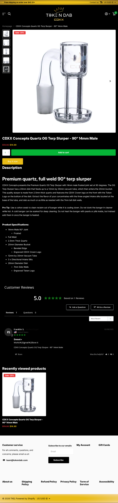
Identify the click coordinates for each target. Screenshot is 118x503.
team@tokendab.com (17, 460)
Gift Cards (104, 445)
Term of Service (84, 483)
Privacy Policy (68, 481)
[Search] (9, 14)
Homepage (7, 26)
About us (7, 481)
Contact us (94, 2)
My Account (83, 445)
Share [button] (19, 354)
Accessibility (106, 481)
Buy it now (13, 161)
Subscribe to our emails (60, 445)
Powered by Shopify (25, 498)
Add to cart (63, 152)
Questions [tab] (28, 312)
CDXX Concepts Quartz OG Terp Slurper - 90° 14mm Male (38, 347)
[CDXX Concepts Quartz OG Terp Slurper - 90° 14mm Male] (24, 394)
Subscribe (58, 460)
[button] (110, 81)
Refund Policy (49, 481)
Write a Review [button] (104, 307)
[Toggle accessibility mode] (101, 2)
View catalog (4, 14)
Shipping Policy (27, 483)
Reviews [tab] (10, 312)
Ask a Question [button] (79, 307)
